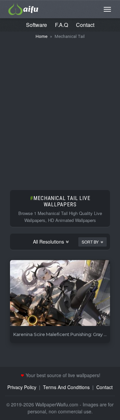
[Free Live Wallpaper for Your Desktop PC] (23, 8)
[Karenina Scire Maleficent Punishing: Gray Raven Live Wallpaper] (60, 293)
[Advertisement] (60, 111)
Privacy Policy (21, 387)
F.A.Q (61, 25)
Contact (85, 25)
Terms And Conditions (66, 387)
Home (41, 36)
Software (36, 25)
